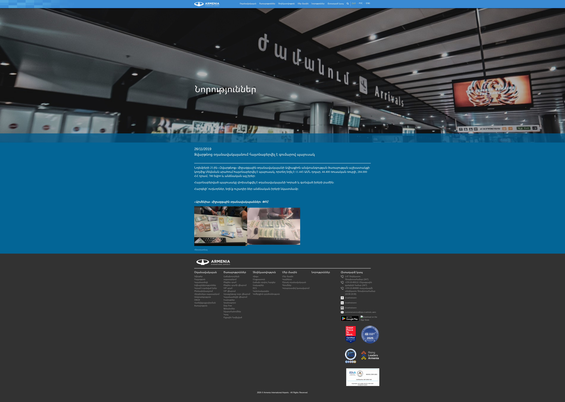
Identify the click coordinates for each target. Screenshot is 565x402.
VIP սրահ (227, 288)
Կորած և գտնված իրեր (205, 288)
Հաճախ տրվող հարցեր (264, 282)
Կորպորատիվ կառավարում (295, 288)
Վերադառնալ (201, 250)
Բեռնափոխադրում (203, 291)
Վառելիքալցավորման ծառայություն (205, 304)
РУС (361, 3)
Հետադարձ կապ (352, 272)
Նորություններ (320, 272)
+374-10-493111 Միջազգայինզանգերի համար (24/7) (358, 283)
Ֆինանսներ (229, 309)
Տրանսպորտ (229, 303)
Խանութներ (229, 300)
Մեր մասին (287, 276)
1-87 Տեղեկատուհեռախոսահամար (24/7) (356, 277)
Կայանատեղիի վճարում (235, 297)
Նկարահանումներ (232, 311)
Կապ (225, 314)
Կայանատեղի (201, 282)
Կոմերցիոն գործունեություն (266, 294)
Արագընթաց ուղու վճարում (236, 294)
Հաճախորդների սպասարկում (231, 277)
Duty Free (227, 306)
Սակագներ (258, 285)
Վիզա (255, 276)
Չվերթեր (198, 276)
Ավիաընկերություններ (205, 285)
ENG (368, 3)
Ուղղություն (199, 279)
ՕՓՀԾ (197, 300)
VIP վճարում (229, 291)
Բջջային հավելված (232, 317)
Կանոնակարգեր (261, 291)
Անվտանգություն (202, 297)
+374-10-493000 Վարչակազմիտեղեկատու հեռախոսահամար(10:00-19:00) (360, 291)
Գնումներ (286, 285)
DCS (255, 288)
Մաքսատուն (259, 279)
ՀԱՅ (354, 3)
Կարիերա (287, 279)
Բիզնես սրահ (229, 282)
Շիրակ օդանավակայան (294, 282)
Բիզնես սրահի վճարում (234, 285)
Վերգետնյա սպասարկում (206, 294)
